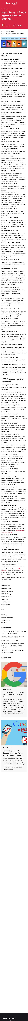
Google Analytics (6, 601)
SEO (2, 609)
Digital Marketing (6, 594)
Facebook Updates (6, 596)
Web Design (4, 615)
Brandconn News (6, 588)
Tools (2, 612)
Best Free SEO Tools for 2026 (9, 641)
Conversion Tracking (7, 591)
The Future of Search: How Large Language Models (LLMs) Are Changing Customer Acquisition (13, 645)
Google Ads (4, 599)
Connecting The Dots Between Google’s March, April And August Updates (13, 753)
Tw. (26, 507)
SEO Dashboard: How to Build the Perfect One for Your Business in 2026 (12, 637)
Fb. (26, 510)
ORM (2, 607)
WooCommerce (5, 620)
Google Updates (5, 9)
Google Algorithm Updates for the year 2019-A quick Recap (13, 694)
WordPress (4, 623)
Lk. (26, 503)
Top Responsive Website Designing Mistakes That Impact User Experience (13, 632)
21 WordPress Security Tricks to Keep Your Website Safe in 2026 (13, 651)
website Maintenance (7, 617)
